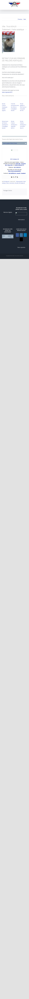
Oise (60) (16, 281)
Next (25, 19)
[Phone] (15, 276)
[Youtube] (11, 276)
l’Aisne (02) (9, 263)
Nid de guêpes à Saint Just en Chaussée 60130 (23, 205)
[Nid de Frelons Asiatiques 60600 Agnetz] (5, 149)
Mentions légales (8, 311)
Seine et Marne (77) (19, 263)
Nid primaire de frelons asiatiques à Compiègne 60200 (5, 223)
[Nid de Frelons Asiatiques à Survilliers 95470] (23, 216)
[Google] (17, 276)
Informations (21, 318)
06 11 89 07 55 (17, 266)
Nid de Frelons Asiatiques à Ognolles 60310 (14, 223)
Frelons (7, 281)
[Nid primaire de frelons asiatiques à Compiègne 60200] (5, 216)
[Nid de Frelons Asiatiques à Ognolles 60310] (14, 216)
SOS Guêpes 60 (6, 280)
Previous (20, 19)
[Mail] (21, 338)
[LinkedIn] (25, 334)
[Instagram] (21, 334)
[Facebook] (13, 276)
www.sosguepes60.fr (7, 92)
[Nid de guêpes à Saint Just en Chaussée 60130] (23, 149)
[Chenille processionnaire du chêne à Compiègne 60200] (14, 149)
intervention (11, 281)
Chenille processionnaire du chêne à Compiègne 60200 (15, 205)
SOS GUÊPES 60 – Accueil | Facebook (17, 272)
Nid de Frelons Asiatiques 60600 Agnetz (4, 205)
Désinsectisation (19, 280)
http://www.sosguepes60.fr (14, 269)
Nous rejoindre (21, 346)
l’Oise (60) (18, 262)
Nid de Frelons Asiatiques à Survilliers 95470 (23, 223)
